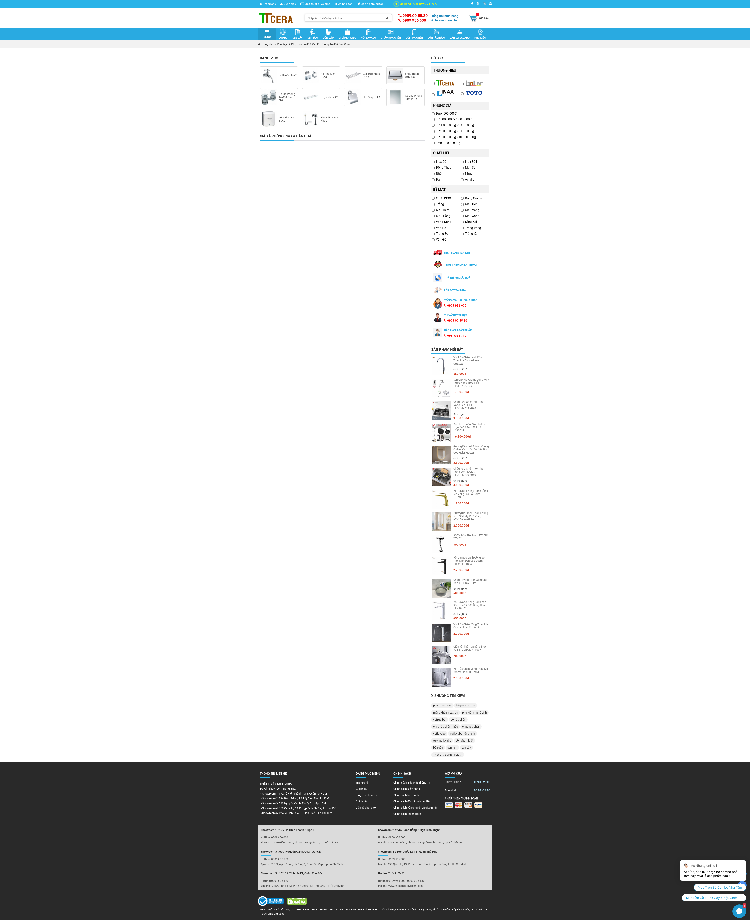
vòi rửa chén (458, 719)
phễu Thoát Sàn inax (412, 75)
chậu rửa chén (471, 726)
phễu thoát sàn (442, 705)
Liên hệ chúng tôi (371, 4)
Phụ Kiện (480, 37)
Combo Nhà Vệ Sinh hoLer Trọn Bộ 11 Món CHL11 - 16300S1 (469, 427)
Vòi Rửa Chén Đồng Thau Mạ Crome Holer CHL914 (470, 670)
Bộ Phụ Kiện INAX (328, 75)
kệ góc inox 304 (465, 705)
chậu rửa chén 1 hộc (445, 726)
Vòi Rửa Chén (414, 37)
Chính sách (344, 4)
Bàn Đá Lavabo (460, 37)
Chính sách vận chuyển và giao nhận (415, 807)
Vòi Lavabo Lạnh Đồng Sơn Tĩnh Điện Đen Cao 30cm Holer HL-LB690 (469, 560)
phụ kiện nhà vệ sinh (474, 712)
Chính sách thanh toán (407, 813)
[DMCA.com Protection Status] (295, 902)
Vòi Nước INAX (288, 75)
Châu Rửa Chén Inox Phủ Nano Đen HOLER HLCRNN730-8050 (468, 471)
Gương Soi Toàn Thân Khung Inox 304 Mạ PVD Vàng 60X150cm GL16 (470, 516)
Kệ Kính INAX (330, 97)
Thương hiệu (444, 70)
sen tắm (452, 747)
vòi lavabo (439, 733)
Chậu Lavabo (347, 37)
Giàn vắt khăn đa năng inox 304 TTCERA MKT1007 (469, 648)
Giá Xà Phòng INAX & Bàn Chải (331, 44)
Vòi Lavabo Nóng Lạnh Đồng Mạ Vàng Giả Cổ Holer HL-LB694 (470, 494)
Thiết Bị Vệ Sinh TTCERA (447, 754)
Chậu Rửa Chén (391, 37)
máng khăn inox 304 (445, 712)
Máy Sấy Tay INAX (286, 119)
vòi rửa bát (439, 719)
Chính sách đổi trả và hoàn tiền (412, 801)
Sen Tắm (312, 37)
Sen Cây (297, 37)
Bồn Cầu (328, 37)
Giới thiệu (289, 4)
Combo (283, 37)
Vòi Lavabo (368, 37)
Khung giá (442, 106)
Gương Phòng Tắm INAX (413, 97)
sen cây (466, 747)
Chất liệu (441, 153)
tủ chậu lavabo (442, 740)
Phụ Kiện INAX (300, 44)
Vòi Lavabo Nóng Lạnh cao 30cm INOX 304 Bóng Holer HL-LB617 (470, 605)
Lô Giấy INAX (372, 97)
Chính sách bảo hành (406, 795)
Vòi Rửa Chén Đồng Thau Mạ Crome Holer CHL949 (470, 626)
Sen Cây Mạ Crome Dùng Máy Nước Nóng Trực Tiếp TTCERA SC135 (471, 382)
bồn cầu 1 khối (464, 740)
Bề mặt (439, 189)
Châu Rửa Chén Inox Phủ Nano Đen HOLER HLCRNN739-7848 (468, 405)
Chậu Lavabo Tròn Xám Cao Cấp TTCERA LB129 (470, 581)
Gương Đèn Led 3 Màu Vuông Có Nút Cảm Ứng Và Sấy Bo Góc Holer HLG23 (471, 449)
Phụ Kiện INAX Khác (329, 119)
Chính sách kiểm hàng (406, 788)
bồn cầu (438, 747)
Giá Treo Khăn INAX (371, 75)
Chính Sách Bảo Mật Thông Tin (412, 782)
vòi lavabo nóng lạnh (462, 733)
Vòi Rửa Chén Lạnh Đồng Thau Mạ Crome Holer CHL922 (468, 360)
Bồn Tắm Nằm (436, 37)
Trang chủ (269, 4)
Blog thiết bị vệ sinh (317, 4)
